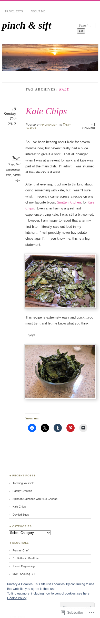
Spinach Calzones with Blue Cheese (35, 498)
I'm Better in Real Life (26, 558)
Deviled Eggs (21, 514)
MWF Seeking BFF (24, 573)
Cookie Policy (16, 598)
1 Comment (88, 126)
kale (8, 174)
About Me (38, 11)
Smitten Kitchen (69, 202)
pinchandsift (50, 124)
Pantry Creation (22, 490)
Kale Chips (46, 111)
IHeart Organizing (24, 566)
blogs (11, 164)
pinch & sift (26, 25)
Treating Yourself (23, 483)
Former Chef (20, 550)
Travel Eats (14, 11)
